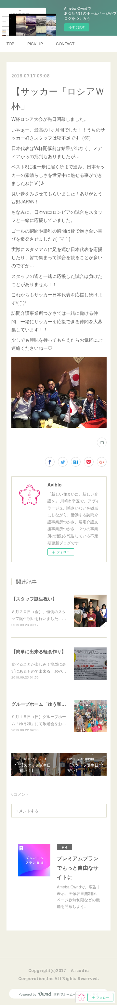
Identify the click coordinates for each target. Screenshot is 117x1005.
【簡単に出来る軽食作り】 (38, 651)
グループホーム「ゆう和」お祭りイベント (54, 704)
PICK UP (35, 43)
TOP (10, 43)
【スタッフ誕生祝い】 (34, 598)
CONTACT (65, 43)
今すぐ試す (77, 27)
